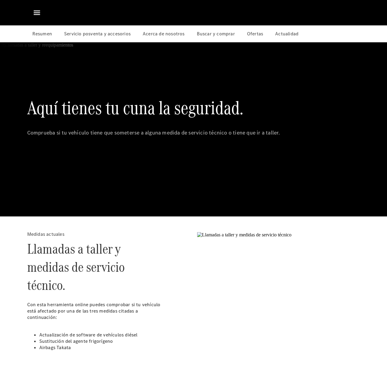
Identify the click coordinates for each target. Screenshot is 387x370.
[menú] (37, 12)
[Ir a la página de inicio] (193, 13)
